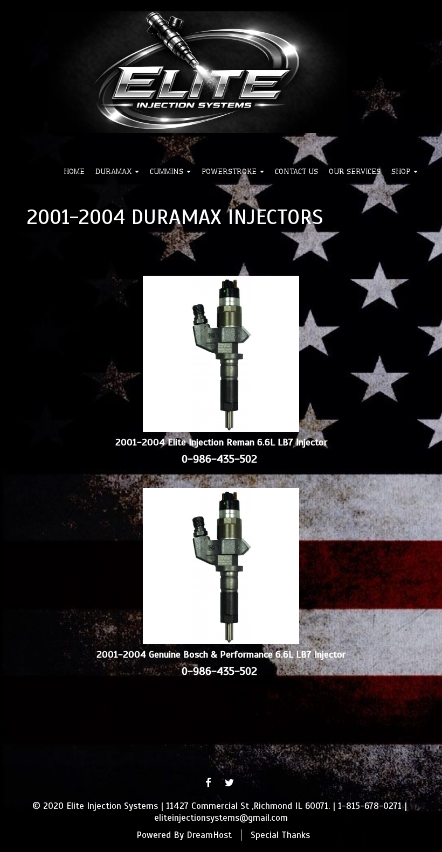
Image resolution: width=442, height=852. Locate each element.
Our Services (355, 171)
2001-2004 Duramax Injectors (175, 217)
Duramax (114, 171)
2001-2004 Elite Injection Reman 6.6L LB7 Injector (221, 442)
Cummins (167, 171)
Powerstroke (230, 171)
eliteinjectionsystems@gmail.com (221, 817)
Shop (401, 171)
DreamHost (209, 835)
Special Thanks (280, 835)
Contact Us (296, 171)
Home (74, 171)
